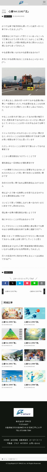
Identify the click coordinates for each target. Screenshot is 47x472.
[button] (5, 283)
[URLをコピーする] (41, 283)
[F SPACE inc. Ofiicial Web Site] (23, 2)
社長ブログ (8, 16)
